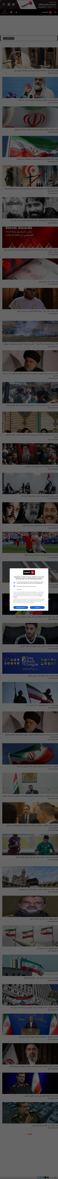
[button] (29, 589)
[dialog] (29, 589)
